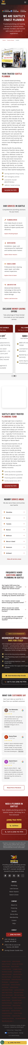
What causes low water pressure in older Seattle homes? (11, 609)
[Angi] (22, 875)
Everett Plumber (17, 977)
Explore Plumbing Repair (11, 233)
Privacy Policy (18, 1030)
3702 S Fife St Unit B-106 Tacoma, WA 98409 (12, 946)
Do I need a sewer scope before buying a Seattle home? (13, 601)
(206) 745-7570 (15, 934)
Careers (14, 920)
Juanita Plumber (6, 984)
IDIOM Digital (19, 1027)
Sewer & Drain (14, 895)
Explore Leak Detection (10, 298)
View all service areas (14, 559)
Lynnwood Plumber (19, 990)
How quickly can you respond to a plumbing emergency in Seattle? (12, 618)
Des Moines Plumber (7, 971)
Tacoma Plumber (6, 1016)
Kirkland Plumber (14, 987)
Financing (14, 908)
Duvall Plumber (17, 971)
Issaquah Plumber (14, 982)
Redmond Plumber (6, 1005)
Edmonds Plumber (17, 974)
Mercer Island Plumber (7, 995)
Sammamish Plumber (7, 1008)
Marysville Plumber (18, 992)
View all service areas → (8, 1021)
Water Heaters (14, 892)
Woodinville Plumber (20, 1018)
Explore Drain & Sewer (10, 275)
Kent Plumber (5, 987)
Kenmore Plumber (15, 984)
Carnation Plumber (6, 969)
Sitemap (21, 1033)
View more (7, 726)
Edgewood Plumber (7, 974)
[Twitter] (14, 875)
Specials (14, 911)
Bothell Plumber (6, 966)
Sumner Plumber (18, 1013)
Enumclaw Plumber (6, 977)
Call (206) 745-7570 (10, 190)
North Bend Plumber (7, 1003)
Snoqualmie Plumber (7, 1013)
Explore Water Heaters (10, 254)
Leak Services (14, 888)
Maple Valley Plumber (7, 992)
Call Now (15, 825)
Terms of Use (10, 1030)
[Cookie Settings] (2, 1042)
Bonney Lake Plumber (17, 964)
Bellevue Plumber (6, 964)
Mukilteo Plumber (6, 1000)
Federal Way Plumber (17, 979)
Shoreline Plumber (15, 1010)
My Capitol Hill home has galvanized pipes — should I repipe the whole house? (12, 586)
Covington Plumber (17, 969)
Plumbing (14, 885)
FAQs (14, 923)
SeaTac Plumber (18, 1008)
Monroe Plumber (6, 997)
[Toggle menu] (25, 2)
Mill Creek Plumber (19, 995)
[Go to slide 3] (14, 376)
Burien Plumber (15, 966)
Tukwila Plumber (16, 1016)
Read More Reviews (14, 787)
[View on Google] (23, 710)
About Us (14, 905)
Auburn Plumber (16, 961)
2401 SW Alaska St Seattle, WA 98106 (10, 940)
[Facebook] (5, 875)
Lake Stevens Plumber (7, 990)
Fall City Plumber (6, 979)
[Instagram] (9, 875)
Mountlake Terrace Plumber (18, 997)
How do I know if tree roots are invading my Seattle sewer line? (13, 594)
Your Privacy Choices (13, 1033)
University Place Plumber (8, 1018)
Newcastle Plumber (16, 1000)
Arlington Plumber (6, 961)
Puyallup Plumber (18, 1003)
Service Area (14, 914)
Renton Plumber (17, 1005)
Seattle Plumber (6, 1010)
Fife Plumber (5, 982)
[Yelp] (18, 875)
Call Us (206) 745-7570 (15, 832)
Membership (14, 917)
